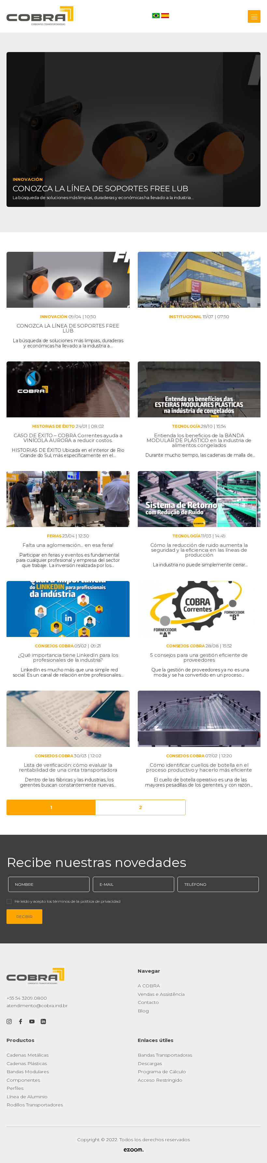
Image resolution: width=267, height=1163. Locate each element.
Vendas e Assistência (161, 994)
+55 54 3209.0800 (27, 998)
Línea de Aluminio (27, 1097)
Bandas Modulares (28, 1072)
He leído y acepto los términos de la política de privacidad (67, 901)
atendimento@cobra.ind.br (37, 1005)
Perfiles (15, 1088)
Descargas (150, 1063)
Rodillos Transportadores (35, 1105)
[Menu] (254, 16)
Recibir (24, 916)
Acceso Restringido (160, 1080)
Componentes (23, 1080)
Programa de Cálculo (162, 1072)
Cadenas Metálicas (28, 1055)
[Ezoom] (133, 1150)
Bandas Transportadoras (165, 1055)
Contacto (148, 1002)
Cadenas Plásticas (27, 1063)
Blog (143, 1011)
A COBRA (149, 986)
